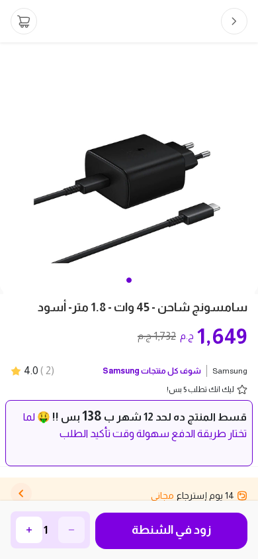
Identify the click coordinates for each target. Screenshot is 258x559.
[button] (129, 280)
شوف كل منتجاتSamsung (152, 371)
